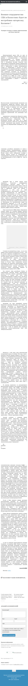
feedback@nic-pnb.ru (18, 664)
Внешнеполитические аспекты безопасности (13, 10)
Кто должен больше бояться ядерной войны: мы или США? (19, 596)
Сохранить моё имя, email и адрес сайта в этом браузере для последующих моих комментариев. (12, 630)
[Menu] (26, 1)
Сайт (3, 623)
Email (15, 618)
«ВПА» (9, 570)
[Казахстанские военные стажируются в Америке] (17, 246)
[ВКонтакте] (13, 682)
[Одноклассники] (15, 682)
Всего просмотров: (5, 658)
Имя (3, 618)
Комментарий (5, 610)
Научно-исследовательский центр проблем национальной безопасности (11, 1)
